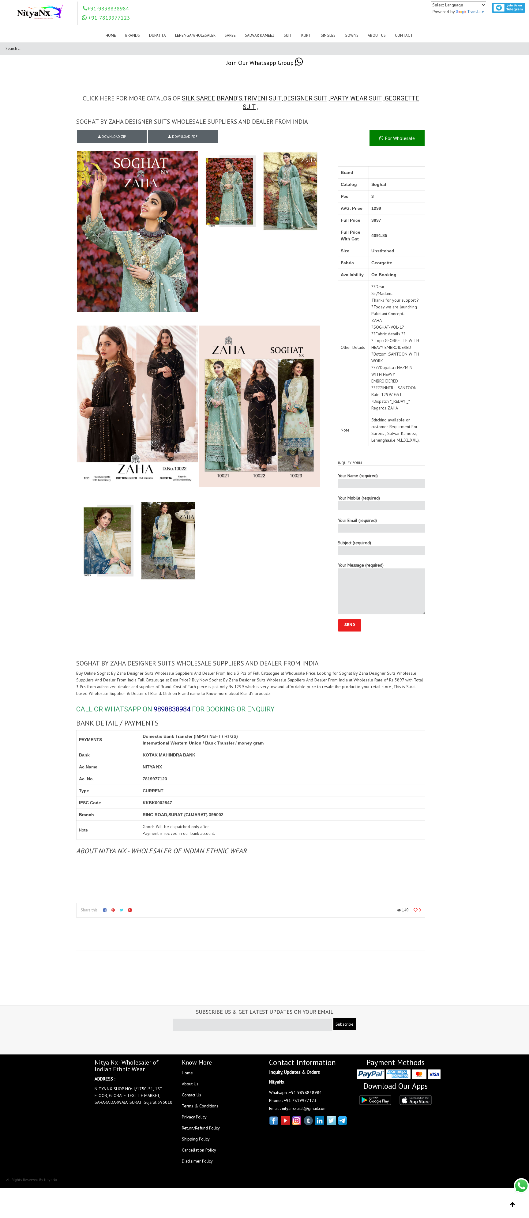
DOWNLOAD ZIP (113, 136)
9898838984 (172, 709)
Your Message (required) (361, 565)
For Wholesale (399, 138)
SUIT (275, 98)
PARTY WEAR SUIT (356, 98)
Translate (475, 11)
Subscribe (345, 1024)
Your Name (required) (358, 475)
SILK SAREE (198, 98)
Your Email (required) (357, 520)
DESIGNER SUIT (305, 98)
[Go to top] (512, 1204)
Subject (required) (354, 542)
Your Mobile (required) (359, 498)
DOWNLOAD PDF (184, 136)
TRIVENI (255, 98)
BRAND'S (229, 98)
